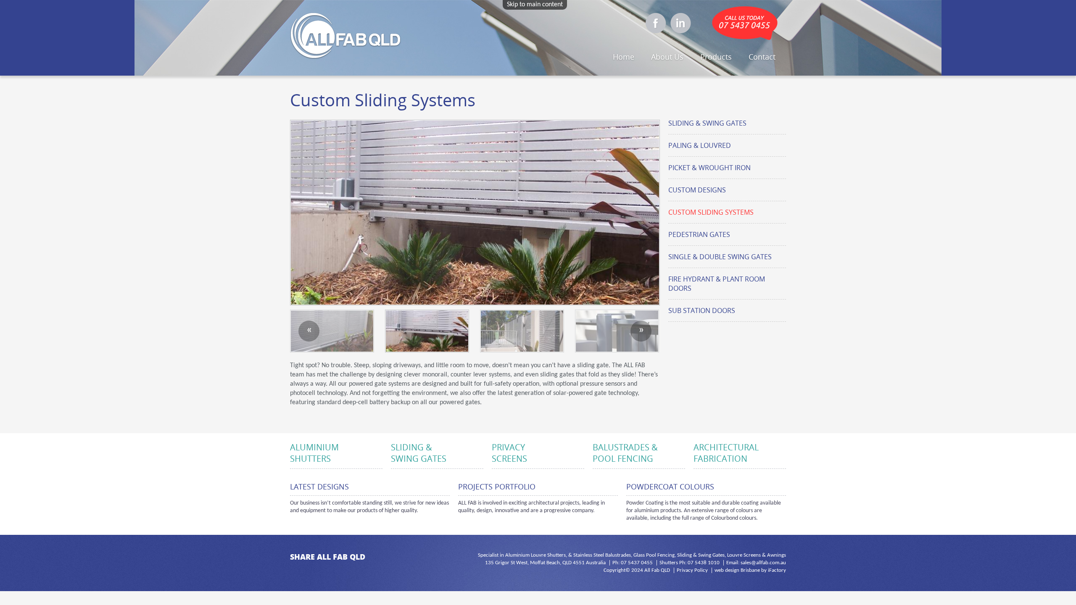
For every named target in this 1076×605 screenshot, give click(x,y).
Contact (762, 57)
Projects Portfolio (496, 486)
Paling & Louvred (699, 145)
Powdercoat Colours (670, 486)
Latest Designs (319, 486)
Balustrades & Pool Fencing (625, 453)
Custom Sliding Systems (711, 212)
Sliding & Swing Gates (707, 123)
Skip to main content (535, 4)
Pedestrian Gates (699, 234)
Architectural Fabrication (726, 453)
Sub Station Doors (701, 310)
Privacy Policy (692, 570)
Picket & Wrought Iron (709, 167)
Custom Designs (697, 190)
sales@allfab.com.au (763, 563)
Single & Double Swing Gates (720, 256)
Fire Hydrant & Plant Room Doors (716, 283)
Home (623, 57)
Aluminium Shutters (314, 453)
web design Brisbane (737, 570)
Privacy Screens (509, 453)
